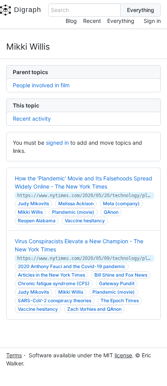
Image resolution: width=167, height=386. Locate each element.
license (123, 355)
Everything (120, 20)
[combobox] (84, 10)
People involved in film (41, 85)
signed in (57, 142)
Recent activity (32, 118)
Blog (71, 20)
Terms (14, 355)
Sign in (152, 20)
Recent (92, 20)
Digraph (27, 10)
